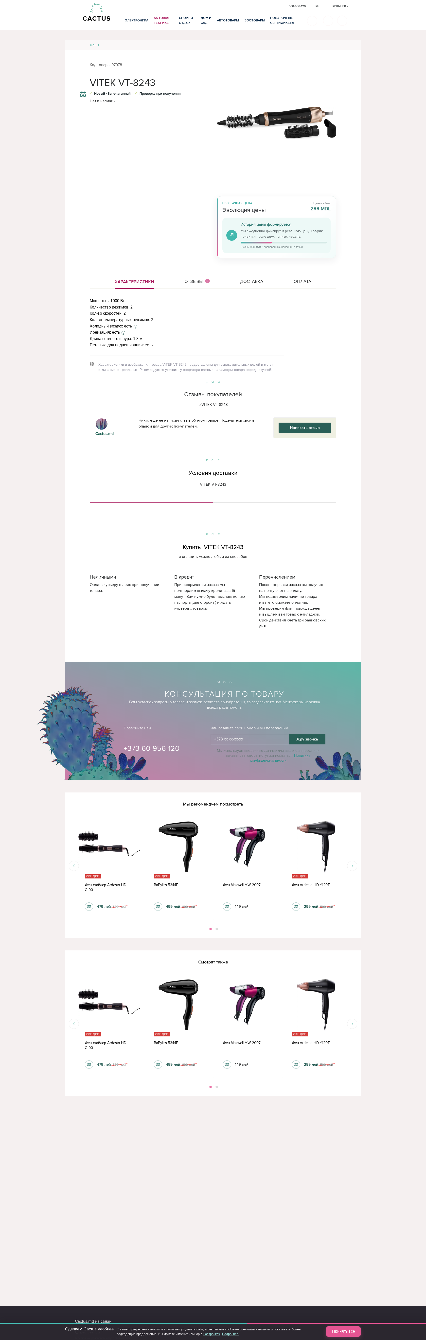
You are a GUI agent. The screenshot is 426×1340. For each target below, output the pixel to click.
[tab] (151, 500)
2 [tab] (216, 929)
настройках (211, 1334)
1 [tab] (210, 929)
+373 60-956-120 (151, 748)
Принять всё (343, 1331)
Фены (94, 45)
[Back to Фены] (351, 45)
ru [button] (317, 6)
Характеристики (134, 281)
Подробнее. (230, 1334)
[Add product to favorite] (83, 84)
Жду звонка (307, 739)
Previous (74, 866)
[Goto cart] (328, 21)
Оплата (302, 281)
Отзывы (196, 281)
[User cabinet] (342, 21)
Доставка (251, 281)
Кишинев (340, 6)
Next (352, 866)
